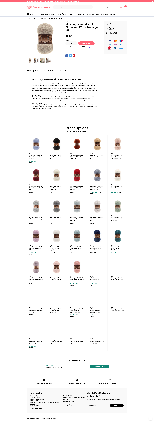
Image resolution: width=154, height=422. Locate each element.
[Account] (121, 7)
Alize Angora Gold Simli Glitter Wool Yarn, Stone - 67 (117, 310)
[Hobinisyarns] (38, 7)
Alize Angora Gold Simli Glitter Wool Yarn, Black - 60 (57, 156)
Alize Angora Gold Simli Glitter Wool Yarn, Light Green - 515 (117, 219)
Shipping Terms (34, 401)
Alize (66, 21)
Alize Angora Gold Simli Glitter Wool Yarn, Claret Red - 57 (36, 187)
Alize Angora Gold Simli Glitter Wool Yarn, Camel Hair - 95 (97, 156)
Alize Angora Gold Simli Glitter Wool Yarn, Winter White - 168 (97, 341)
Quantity (67, 40)
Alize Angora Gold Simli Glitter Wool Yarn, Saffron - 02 (56, 310)
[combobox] (71, 7)
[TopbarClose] (153, 1)
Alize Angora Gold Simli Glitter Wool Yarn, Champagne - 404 (117, 156)
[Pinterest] (74, 55)
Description (32, 71)
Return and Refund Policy (37, 399)
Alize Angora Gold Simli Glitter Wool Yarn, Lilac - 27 (36, 248)
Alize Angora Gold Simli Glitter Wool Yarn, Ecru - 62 (117, 187)
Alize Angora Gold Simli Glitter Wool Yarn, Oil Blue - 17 (117, 248)
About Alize (63, 71)
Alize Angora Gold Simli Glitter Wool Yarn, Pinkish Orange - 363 (77, 279)
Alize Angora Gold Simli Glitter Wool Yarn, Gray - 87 (56, 219)
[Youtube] (71, 405)
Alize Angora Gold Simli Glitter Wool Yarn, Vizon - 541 (56, 341)
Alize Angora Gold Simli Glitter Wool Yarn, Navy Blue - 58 (96, 248)
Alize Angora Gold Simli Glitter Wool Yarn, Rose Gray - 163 (117, 279)
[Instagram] (65, 405)
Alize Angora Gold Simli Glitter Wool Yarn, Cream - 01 (56, 187)
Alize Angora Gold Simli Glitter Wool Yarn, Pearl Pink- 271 (56, 279)
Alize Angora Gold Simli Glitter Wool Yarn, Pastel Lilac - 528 (36, 279)
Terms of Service (35, 397)
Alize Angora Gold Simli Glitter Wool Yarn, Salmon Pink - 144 (76, 310)
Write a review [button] (100, 366)
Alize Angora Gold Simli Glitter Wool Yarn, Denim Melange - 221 (97, 187)
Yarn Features (48, 71)
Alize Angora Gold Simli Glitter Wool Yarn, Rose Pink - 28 (35, 310)
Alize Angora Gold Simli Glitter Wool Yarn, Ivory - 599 (97, 219)
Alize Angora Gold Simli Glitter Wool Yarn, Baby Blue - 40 (35, 156)
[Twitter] (70, 55)
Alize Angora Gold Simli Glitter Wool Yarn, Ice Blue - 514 (76, 219)
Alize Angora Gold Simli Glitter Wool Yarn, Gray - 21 (36, 219)
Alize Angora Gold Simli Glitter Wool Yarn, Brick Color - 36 (76, 156)
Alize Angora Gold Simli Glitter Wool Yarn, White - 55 (76, 341)
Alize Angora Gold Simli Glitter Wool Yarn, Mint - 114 (76, 248)
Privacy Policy (34, 396)
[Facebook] (66, 55)
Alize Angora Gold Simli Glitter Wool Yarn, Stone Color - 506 (36, 341)
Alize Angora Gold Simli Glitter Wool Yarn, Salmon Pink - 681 (96, 310)
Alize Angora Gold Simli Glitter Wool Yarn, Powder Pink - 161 (96, 279)
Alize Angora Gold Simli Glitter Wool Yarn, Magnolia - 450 (56, 248)
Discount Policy (34, 405)
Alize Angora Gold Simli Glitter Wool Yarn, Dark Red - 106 (76, 187)
